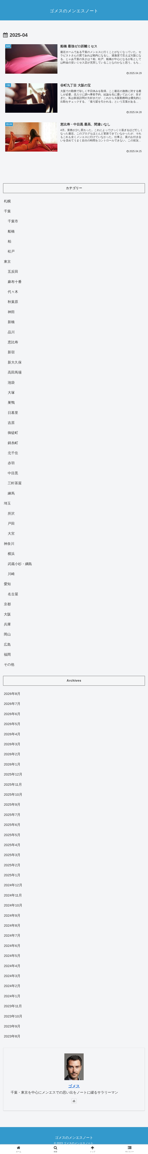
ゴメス (74, 1086)
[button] (136, 746)
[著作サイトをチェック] (74, 1100)
